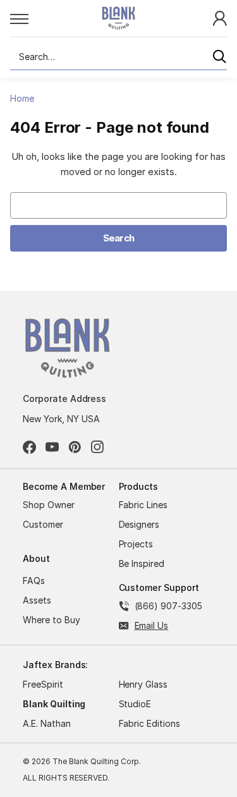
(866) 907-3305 (168, 605)
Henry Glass (143, 684)
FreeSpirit (43, 684)
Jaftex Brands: (55, 664)
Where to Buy (51, 619)
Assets (37, 600)
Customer (43, 524)
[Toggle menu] (42, 18)
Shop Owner (49, 504)
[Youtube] (52, 447)
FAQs (34, 580)
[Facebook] (29, 447)
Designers (139, 524)
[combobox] (118, 57)
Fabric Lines (143, 504)
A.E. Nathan (47, 723)
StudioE (135, 703)
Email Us (152, 625)
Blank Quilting (54, 703)
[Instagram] (97, 447)
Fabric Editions (149, 723)
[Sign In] (220, 17)
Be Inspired (142, 563)
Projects (136, 543)
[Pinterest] (75, 447)
